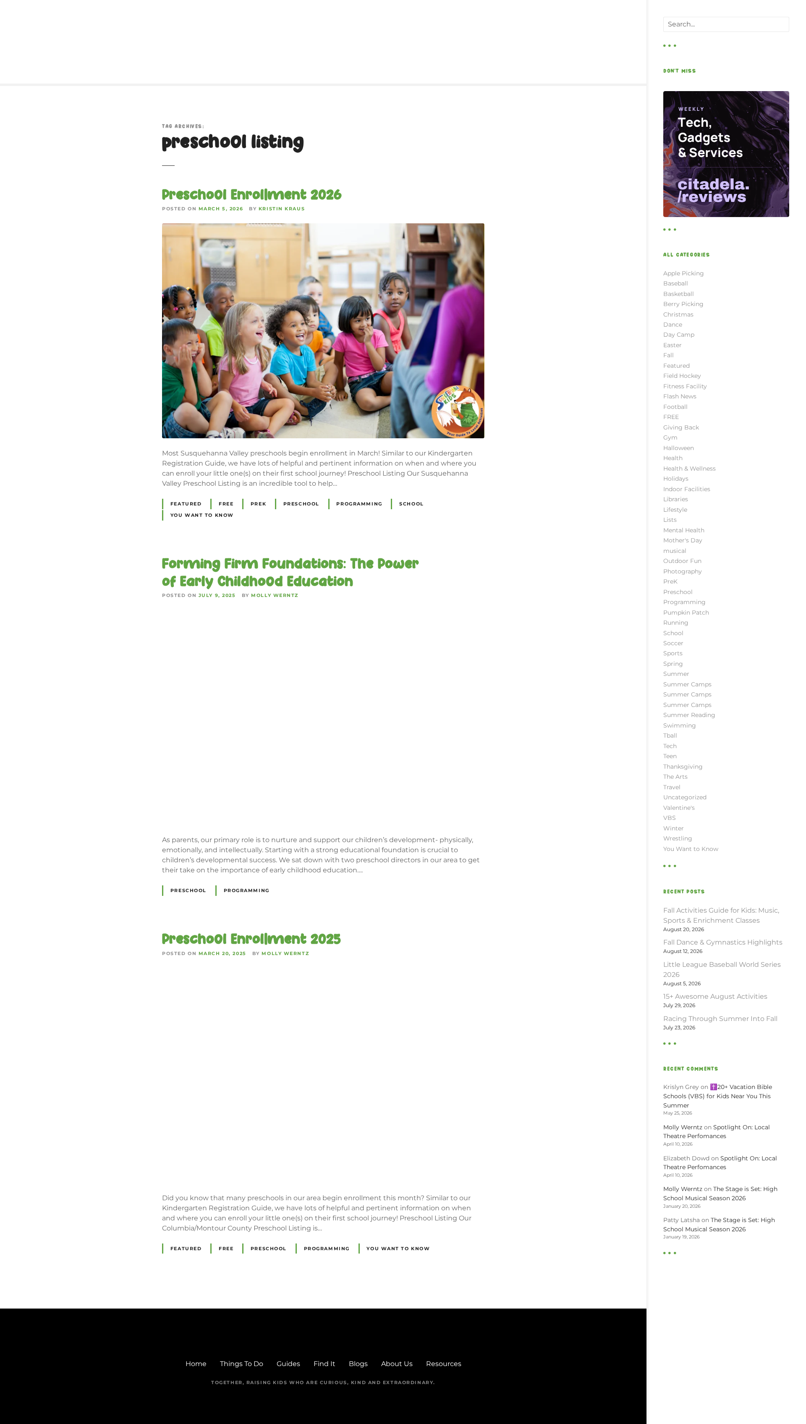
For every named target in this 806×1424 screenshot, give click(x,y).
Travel (671, 787)
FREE (226, 504)
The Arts (675, 776)
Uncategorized (685, 797)
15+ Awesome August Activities (715, 996)
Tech (670, 746)
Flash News (679, 396)
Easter (672, 345)
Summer (676, 674)
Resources (443, 1364)
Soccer (673, 643)
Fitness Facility (685, 386)
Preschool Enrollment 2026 (252, 194)
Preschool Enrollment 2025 (251, 938)
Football (675, 407)
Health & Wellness (689, 468)
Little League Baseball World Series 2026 (722, 970)
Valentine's (679, 807)
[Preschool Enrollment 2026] (323, 228)
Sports (673, 653)
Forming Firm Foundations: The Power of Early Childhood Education (290, 572)
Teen (670, 756)
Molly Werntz (274, 595)
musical (674, 551)
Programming (359, 504)
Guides (288, 1364)
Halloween (678, 448)
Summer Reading (689, 715)
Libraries (675, 499)
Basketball (678, 294)
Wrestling (677, 838)
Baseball (675, 283)
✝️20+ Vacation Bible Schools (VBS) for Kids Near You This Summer (717, 1096)
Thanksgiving (683, 766)
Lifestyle (675, 509)
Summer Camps (687, 684)
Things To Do (241, 1364)
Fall (668, 355)
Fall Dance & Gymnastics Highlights (722, 942)
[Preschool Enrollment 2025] (323, 973)
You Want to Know (202, 515)
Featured (186, 504)
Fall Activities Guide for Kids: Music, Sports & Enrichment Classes (721, 915)
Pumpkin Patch (686, 612)
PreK (258, 504)
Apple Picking (683, 273)
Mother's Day (682, 540)
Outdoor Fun (682, 561)
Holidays (675, 478)
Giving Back (681, 427)
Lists (670, 520)
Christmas (678, 314)
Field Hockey (682, 376)
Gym (670, 437)
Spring (673, 664)
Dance (672, 324)
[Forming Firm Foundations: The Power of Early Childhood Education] (323, 615)
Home (196, 1364)
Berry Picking (683, 304)
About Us (397, 1364)
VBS (669, 818)
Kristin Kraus (282, 209)
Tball (670, 735)
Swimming (679, 725)
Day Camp (678, 334)
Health (673, 458)
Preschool (301, 504)
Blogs (358, 1364)
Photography (682, 571)
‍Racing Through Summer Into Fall (720, 1019)
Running (675, 622)
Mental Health (683, 530)
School (411, 504)
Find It (324, 1364)
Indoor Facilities (686, 489)
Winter (673, 828)
